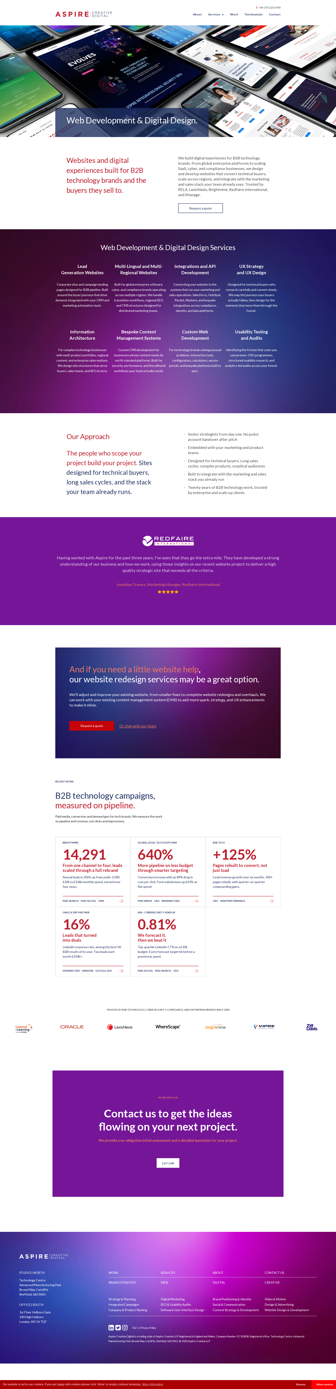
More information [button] (152, 1384)
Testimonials (253, 14)
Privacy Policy (148, 1327)
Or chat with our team (137, 725)
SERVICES (168, 1273)
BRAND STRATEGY (122, 1282)
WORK (113, 1273)
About (197, 14)
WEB (164, 1282)
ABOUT (218, 1273)
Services (216, 14)
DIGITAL (219, 1282)
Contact (275, 14)
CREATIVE (272, 1282)
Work (234, 14)
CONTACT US (274, 1273)
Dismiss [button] (301, 1384)
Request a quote (200, 208)
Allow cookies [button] (324, 1384)
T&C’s (135, 1327)
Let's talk (168, 1163)
